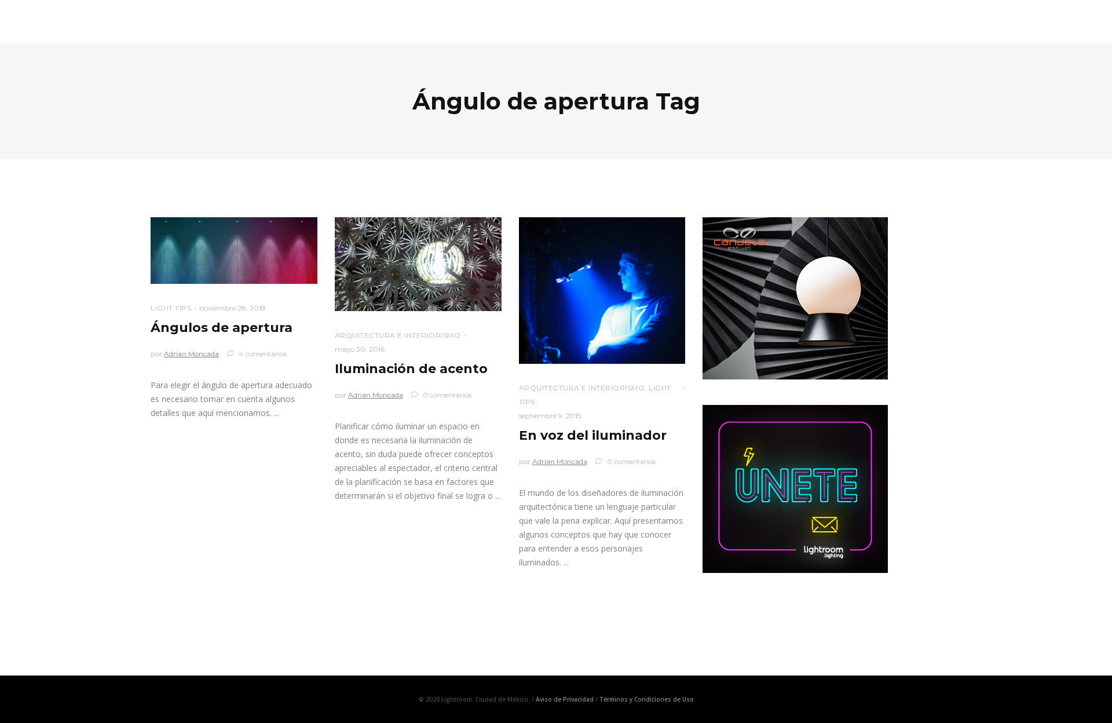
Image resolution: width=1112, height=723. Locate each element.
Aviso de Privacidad (565, 699)
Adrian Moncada (191, 353)
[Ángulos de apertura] (234, 250)
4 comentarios (262, 353)
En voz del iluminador (593, 435)
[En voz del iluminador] (602, 290)
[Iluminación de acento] (418, 264)
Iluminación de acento (411, 369)
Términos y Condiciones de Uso (646, 699)
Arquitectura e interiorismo (398, 335)
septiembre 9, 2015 (550, 415)
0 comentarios (446, 394)
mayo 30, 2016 (360, 349)
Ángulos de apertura (221, 327)
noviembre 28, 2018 (232, 308)
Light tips (171, 308)
